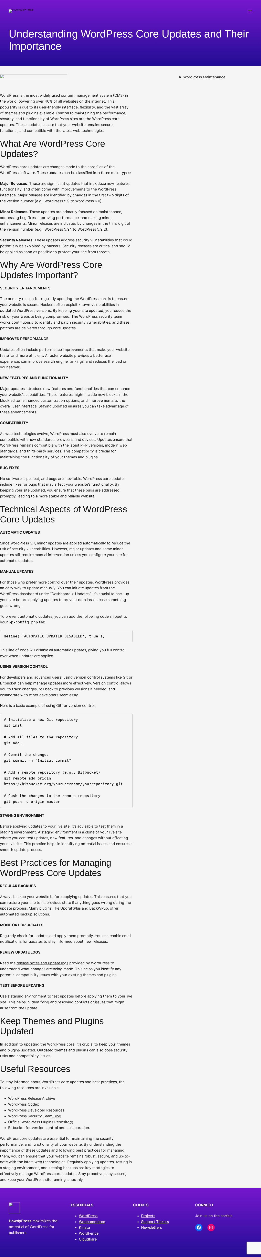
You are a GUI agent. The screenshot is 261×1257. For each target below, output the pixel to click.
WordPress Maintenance (204, 77)
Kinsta (84, 1227)
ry (71, 1122)
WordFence (88, 1233)
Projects (148, 1216)
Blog (56, 1116)
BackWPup (98, 908)
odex (34, 1104)
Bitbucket (8, 683)
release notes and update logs (42, 963)
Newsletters (151, 1227)
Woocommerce (92, 1222)
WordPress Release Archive (31, 1098)
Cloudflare (88, 1239)
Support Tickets (155, 1222)
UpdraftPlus (70, 908)
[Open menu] (249, 11)
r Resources (54, 1110)
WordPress (88, 1216)
